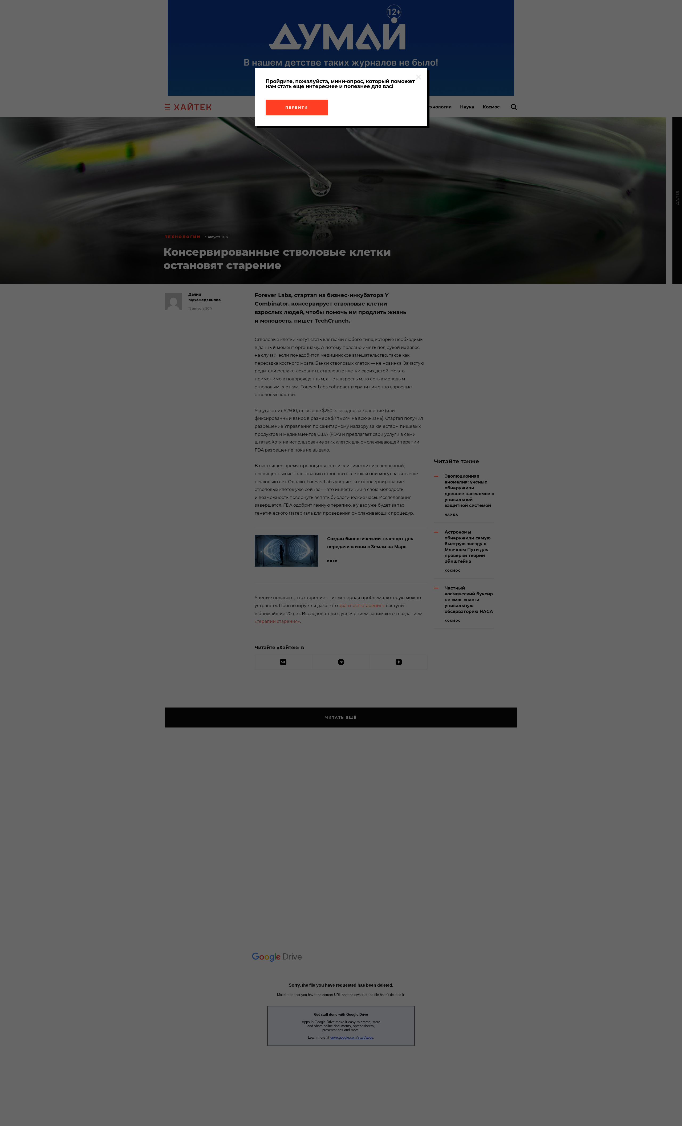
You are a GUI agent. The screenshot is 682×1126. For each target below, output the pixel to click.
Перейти (296, 107)
